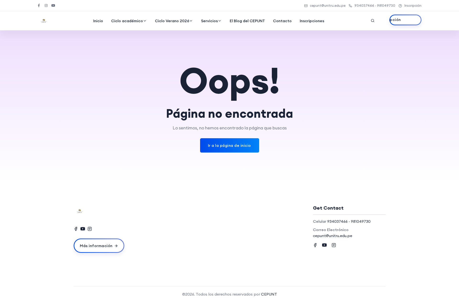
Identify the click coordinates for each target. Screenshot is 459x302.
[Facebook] (76, 228)
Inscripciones (312, 20)
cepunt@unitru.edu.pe (327, 5)
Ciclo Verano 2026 (172, 20)
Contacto (282, 20)
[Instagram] (89, 228)
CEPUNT (269, 294)
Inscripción (412, 5)
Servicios (209, 20)
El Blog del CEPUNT (247, 20)
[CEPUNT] (44, 21)
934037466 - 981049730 (375, 5)
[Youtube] (82, 228)
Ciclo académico (127, 20)
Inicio (98, 20)
